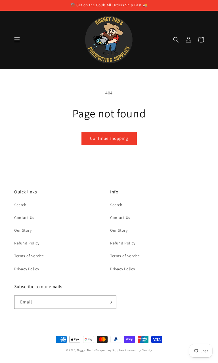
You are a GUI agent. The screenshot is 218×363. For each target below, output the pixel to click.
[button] (17, 39)
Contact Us (24, 217)
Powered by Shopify (138, 350)
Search (20, 204)
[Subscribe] (110, 302)
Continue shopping (109, 138)
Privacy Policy (26, 268)
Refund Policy (26, 243)
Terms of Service (29, 255)
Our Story (23, 230)
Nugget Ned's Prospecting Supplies (100, 350)
